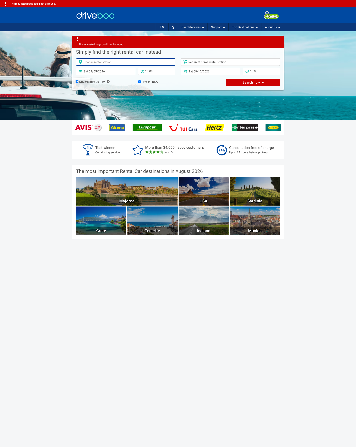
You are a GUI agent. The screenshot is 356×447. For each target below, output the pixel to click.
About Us (271, 27)
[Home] (95, 15)
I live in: (149, 82)
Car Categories (191, 27)
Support (216, 27)
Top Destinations (243, 27)
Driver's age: (91, 82)
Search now (252, 82)
